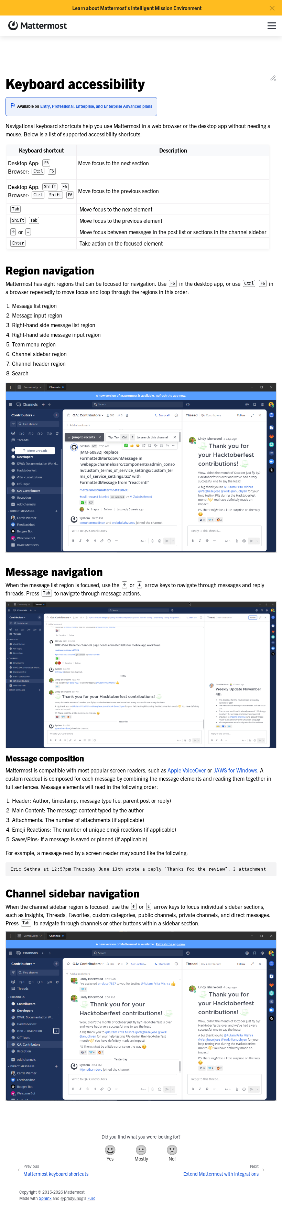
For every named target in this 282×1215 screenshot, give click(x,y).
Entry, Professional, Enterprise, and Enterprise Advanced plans (96, 105)
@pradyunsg (72, 1198)
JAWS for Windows (235, 770)
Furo (91, 1198)
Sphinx (45, 1198)
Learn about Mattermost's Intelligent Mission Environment (137, 8)
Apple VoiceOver (186, 770)
